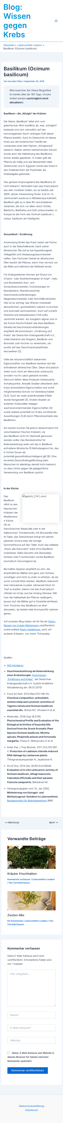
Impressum (31, 1110)
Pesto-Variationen (30, 629)
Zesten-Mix (15, 915)
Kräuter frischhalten (22, 873)
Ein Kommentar (15, 921)
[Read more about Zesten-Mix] (31, 900)
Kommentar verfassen (18, 879)
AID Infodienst (15, 665)
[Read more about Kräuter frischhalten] (31, 857)
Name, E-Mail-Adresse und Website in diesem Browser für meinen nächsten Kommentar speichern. (30, 1056)
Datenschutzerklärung (31, 1106)
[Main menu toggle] (56, 20)
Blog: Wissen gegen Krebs (17, 20)
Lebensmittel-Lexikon (43, 879)
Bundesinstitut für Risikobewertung (27, 800)
